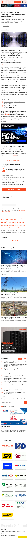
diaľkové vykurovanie (6, 221)
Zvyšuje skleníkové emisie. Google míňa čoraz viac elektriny (14, 106)
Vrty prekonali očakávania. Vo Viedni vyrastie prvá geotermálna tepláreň (14, 376)
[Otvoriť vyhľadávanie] (22, 2)
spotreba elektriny (5, 227)
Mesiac (24, 358)
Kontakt (2, 533)
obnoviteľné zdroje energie (18, 222)
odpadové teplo (5, 224)
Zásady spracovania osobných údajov (8, 531)
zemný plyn (23, 227)
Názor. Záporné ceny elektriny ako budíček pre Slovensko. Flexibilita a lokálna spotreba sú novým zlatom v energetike (15, 365)
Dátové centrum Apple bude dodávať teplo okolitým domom (14, 102)
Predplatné (17, 2)
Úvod (2, 2)
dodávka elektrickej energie (19, 221)
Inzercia (23, 531)
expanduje (3, 64)
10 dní (20, 358)
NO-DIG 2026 (5, 427)
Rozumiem (22, 537)
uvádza (15, 155)
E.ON (2, 222)
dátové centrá (13, 219)
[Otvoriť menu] (25, 2)
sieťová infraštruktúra (20, 225)
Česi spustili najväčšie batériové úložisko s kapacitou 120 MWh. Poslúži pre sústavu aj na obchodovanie (15, 372)
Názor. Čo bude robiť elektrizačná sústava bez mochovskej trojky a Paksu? (15, 382)
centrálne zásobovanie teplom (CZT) (15, 218)
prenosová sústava (14, 224)
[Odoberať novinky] (25, 402)
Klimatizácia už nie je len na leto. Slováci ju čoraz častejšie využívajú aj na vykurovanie (15, 369)
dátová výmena (5, 219)
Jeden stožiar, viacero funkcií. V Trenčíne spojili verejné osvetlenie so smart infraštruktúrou (15, 385)
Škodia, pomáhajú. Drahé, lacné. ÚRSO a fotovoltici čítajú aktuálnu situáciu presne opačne (15, 362)
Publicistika (6, 26)
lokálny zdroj (7, 222)
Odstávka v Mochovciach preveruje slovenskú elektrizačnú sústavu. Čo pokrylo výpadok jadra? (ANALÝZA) (13, 389)
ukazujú (7, 114)
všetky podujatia (14, 436)
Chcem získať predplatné (14, 189)
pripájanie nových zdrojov (7, 225)
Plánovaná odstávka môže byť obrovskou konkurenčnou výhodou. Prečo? (15, 379)
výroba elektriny (15, 227)
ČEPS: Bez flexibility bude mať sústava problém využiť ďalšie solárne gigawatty (14, 393)
